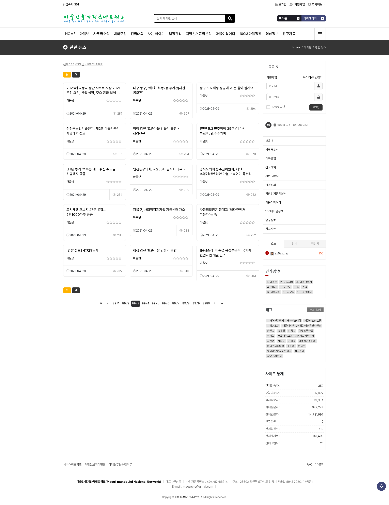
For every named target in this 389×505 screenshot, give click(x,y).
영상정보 (272, 34)
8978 (186, 303)
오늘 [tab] (273, 244)
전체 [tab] (294, 244)
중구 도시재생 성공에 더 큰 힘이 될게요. (227, 88)
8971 (116, 303)
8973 (135, 303)
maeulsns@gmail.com (198, 486)
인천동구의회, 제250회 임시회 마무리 (159, 169)
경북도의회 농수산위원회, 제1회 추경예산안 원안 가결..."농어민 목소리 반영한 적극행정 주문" (225, 174)
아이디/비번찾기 (313, 77)
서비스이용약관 (72, 464)
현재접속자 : (294, 386)
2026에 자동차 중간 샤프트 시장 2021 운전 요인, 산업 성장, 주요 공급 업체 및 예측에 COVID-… (93, 93)
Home (296, 47)
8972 (125, 303)
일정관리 (175, 34)
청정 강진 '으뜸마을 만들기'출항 (155, 250)
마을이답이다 (225, 34)
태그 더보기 (315, 309)
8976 (165, 303)
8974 (145, 303)
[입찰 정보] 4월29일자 (82, 250)
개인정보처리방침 (95, 464)
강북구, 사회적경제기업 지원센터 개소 (159, 210)
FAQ (309, 464)
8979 (196, 303)
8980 (206, 303)
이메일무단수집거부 (120, 464)
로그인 (282, 4)
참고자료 (289, 34)
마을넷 (84, 34)
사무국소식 (101, 34)
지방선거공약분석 (199, 34)
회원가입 (299, 4)
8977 (176, 303)
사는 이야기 (156, 34)
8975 (155, 303)
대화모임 (120, 34)
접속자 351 (72, 4)
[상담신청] (381, 486)
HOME (70, 34)
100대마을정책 (250, 34)
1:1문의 (319, 464)
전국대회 (137, 34)
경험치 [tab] (315, 244)
